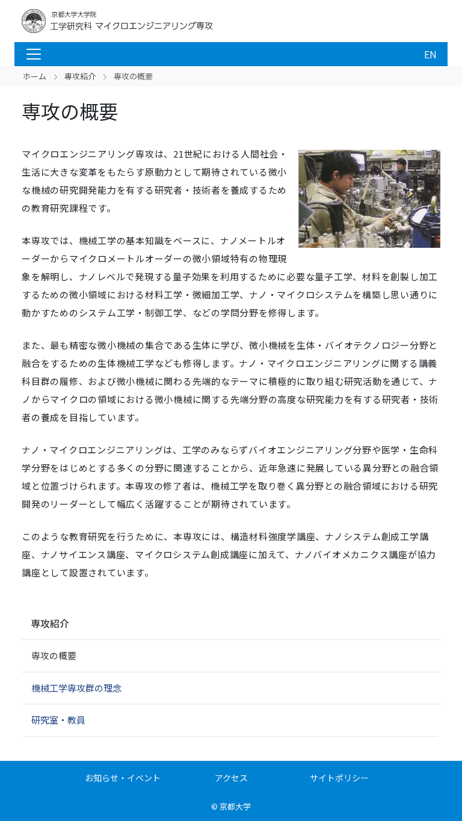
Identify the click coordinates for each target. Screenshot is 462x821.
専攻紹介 (80, 76)
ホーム (34, 76)
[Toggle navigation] (34, 54)
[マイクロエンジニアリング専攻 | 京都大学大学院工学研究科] (118, 21)
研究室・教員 (58, 719)
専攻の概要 (53, 655)
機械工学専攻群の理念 (76, 687)
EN (430, 54)
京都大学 (235, 806)
